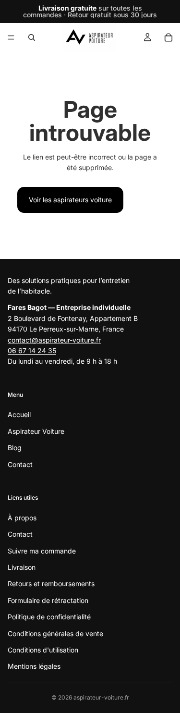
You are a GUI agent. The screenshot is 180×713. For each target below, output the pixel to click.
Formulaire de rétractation (48, 600)
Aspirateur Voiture (36, 431)
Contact (20, 464)
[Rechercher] (31, 37)
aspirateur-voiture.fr (101, 697)
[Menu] (11, 37)
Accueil (19, 415)
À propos (22, 518)
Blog (15, 448)
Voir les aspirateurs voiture (70, 200)
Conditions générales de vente (55, 633)
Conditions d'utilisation (43, 650)
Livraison (22, 567)
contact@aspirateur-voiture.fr (54, 340)
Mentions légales (34, 667)
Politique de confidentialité (49, 617)
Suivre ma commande (42, 551)
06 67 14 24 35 (32, 350)
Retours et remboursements (51, 584)
